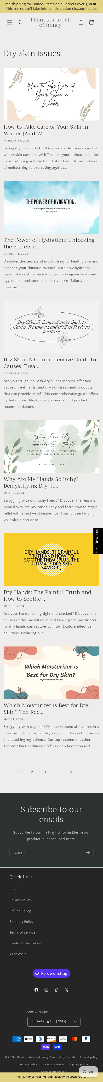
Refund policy (89, 1057)
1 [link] (19, 772)
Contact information (53, 1071)
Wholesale (18, 954)
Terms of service (53, 1064)
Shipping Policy (22, 922)
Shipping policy (78, 1064)
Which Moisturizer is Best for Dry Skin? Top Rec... (46, 708)
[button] (51, 1077)
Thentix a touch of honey (33, 1057)
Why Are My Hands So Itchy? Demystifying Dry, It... (41, 482)
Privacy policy (28, 1064)
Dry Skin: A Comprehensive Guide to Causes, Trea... (50, 363)
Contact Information (25, 943)
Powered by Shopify (62, 1057)
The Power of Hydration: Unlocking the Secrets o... (49, 243)
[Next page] (84, 772)
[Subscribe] (88, 852)
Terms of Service (22, 933)
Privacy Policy (20, 900)
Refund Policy (20, 911)
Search (15, 889)
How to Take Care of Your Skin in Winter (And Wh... (46, 130)
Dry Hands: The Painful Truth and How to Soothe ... (48, 595)
